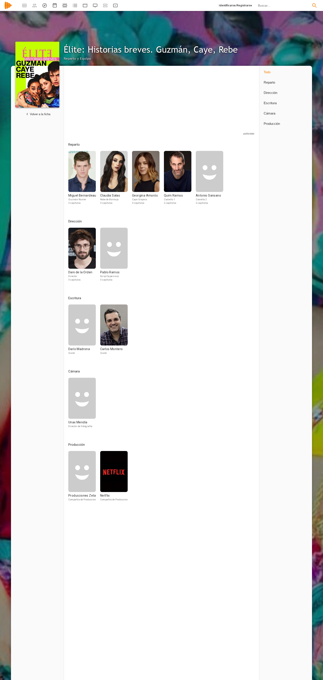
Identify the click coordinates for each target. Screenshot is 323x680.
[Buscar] (314, 5)
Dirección (270, 93)
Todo (267, 72)
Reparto (269, 82)
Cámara (269, 113)
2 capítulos (170, 203)
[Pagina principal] (8, 8)
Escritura (270, 103)
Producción (272, 123)
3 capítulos (74, 203)
